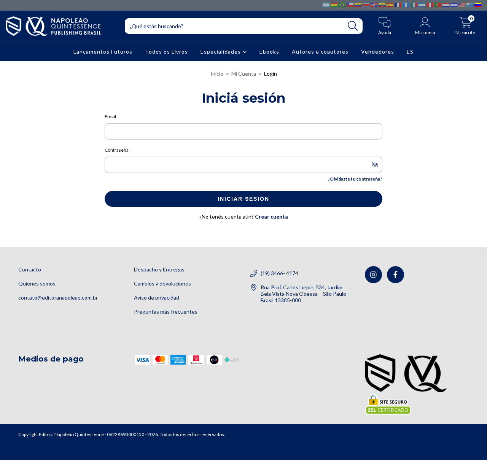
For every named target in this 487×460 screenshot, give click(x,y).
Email (110, 116)
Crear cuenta (271, 216)
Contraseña (117, 150)
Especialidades (221, 51)
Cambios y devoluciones (162, 283)
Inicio (216, 73)
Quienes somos (37, 283)
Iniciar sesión (243, 199)
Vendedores (377, 51)
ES (410, 51)
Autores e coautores (320, 51)
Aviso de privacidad (156, 297)
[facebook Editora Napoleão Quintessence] (395, 274)
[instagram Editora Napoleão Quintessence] (373, 274)
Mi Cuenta (243, 73)
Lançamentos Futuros (102, 51)
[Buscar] (353, 26)
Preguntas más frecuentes (165, 311)
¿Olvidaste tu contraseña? (355, 179)
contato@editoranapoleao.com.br (58, 297)
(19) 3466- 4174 (279, 273)
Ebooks (269, 51)
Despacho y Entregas (159, 269)
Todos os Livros (166, 51)
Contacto (29, 269)
